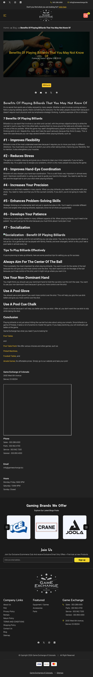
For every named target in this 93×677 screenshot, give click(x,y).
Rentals (6, 615)
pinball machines (10, 351)
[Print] (46, 92)
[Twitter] (10, 2)
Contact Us (7, 628)
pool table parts (10, 346)
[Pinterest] (57, 92)
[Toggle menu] (6, 15)
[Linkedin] (20, 2)
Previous (7, 527)
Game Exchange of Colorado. (44, 655)
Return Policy (8, 618)
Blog (5, 632)
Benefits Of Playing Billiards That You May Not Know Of (46, 54)
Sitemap (6, 635)
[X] (51, 92)
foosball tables (9, 356)
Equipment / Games (41, 605)
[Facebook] (4, 2)
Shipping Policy (9, 625)
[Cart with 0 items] (85, 15)
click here (62, 7)
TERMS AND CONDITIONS (13, 622)
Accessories (37, 608)
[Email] (41, 92)
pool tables (8, 336)
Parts (35, 611)
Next (86, 527)
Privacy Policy (9, 611)
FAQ (5, 608)
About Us (7, 605)
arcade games (9, 361)
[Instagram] (15, 2)
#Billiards (46, 85)
